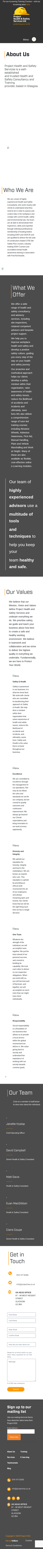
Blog (9, 1468)
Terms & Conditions (14, 1545)
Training (23, 1452)
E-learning (24, 1457)
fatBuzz (15, 1541)
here (28, 4)
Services (11, 1457)
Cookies (28, 1540)
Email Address (13, 1428)
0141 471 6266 (18, 1480)
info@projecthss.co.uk (21, 1489)
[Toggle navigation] (34, 36)
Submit (16, 1389)
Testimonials (12, 1463)
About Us (11, 1452)
